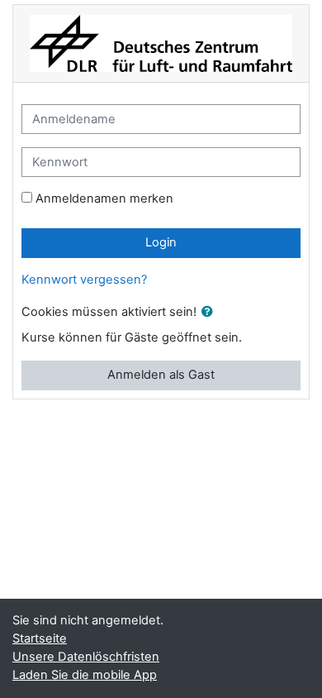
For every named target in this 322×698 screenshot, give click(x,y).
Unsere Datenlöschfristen (85, 656)
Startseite (39, 638)
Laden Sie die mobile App (84, 674)
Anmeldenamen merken (104, 198)
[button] (210, 313)
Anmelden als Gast (161, 374)
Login (161, 242)
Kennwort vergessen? (84, 279)
